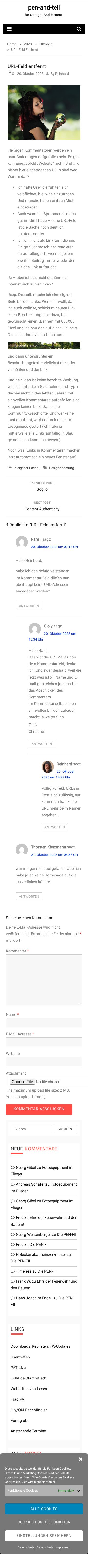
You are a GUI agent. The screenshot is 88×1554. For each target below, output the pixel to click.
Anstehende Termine (28, 1431)
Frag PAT (18, 1399)
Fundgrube (20, 1420)
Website (13, 1053)
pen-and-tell (44, 7)
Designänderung (61, 468)
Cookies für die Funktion (44, 1522)
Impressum (63, 1547)
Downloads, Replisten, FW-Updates (40, 1346)
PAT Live (18, 1367)
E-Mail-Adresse (20, 1034)
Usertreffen (20, 1357)
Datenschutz (26, 1547)
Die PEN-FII (66, 1234)
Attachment (16, 1073)
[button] (80, 1459)
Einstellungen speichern (44, 1535)
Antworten (29, 606)
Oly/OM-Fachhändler (29, 1410)
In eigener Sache (26, 468)
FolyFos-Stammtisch (28, 1378)
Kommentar (17, 951)
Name (12, 1014)
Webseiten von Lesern (29, 1388)
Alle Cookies (44, 1509)
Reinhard (62, 74)
